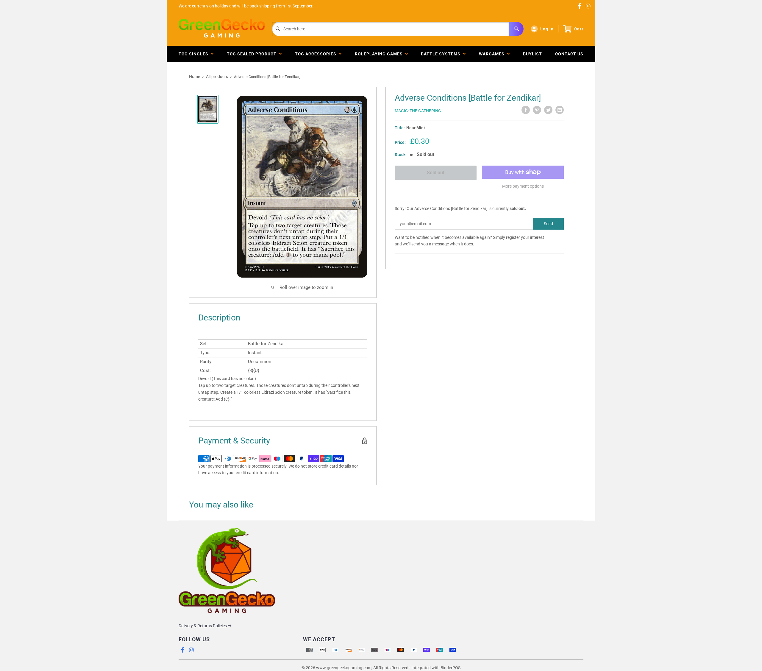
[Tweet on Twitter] (548, 110)
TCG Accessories (317, 54)
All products (217, 76)
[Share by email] (559, 110)
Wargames (493, 54)
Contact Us (569, 54)
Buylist (532, 54)
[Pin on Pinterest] (537, 110)
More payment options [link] (523, 186)
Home (194, 76)
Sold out (435, 172)
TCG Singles (195, 54)
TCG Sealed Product (253, 54)
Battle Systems (442, 54)
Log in (547, 29)
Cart (578, 29)
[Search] (516, 29)
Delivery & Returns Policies (203, 625)
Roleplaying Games (380, 54)
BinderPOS (450, 667)
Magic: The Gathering (418, 110)
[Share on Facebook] (525, 110)
